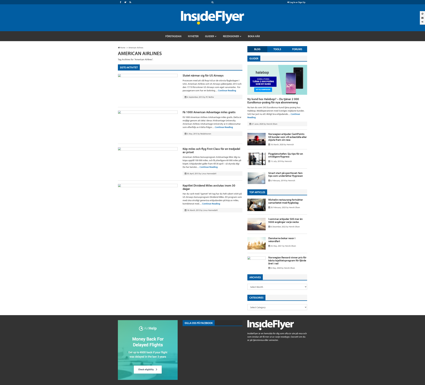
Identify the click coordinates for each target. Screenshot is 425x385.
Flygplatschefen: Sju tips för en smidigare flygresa (285, 155)
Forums (297, 49)
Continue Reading (227, 90)
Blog (257, 49)
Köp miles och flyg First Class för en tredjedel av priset (211, 150)
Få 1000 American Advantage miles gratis (209, 112)
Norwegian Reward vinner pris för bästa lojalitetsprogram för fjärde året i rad (287, 260)
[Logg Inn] (422, 22)
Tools (277, 49)
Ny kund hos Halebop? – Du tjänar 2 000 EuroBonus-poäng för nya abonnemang (273, 100)
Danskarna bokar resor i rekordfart (281, 239)
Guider (253, 58)
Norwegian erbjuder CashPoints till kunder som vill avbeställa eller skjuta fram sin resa (287, 136)
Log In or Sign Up (297, 2)
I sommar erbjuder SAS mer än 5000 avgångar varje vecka (285, 220)
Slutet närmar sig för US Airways (203, 75)
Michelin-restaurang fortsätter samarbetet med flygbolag (285, 201)
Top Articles (257, 192)
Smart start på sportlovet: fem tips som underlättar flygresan (285, 174)
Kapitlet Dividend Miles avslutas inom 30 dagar (209, 187)
